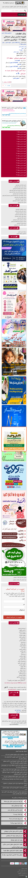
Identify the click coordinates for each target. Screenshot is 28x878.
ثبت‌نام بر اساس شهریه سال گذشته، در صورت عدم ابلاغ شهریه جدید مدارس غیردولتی (14, 773)
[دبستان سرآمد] (14, 276)
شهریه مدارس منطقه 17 (21, 170)
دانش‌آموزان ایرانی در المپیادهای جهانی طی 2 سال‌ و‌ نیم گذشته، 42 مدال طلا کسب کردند (14, 793)
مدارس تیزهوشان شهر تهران (21, 209)
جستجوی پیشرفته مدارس (6, 33)
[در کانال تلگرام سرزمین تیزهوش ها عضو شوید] (25, 863)
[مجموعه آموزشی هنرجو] (14, 533)
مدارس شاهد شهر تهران (21, 218)
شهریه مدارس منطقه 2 (21, 134)
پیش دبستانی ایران (22, 46)
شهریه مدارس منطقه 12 (21, 158)
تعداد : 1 (7, 85)
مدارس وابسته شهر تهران (21, 223)
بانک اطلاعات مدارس (16, 42)
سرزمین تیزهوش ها (8, 2)
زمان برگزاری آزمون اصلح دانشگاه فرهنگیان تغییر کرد (15, 776)
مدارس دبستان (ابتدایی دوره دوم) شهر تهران (17, 192)
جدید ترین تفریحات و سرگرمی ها (19, 798)
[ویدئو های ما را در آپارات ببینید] (20, 863)
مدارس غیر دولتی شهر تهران (21, 212)
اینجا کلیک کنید (18, 710)
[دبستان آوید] (14, 476)
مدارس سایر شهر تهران (22, 202)
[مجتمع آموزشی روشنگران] (14, 390)
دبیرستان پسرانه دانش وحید (14, 448)
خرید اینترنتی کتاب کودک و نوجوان (19, 580)
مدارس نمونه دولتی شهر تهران (20, 214)
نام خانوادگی (22, 610)
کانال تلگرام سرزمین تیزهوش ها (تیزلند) (10, 737)
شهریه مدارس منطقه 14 (21, 163)
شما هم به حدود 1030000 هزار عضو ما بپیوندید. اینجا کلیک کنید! (15, 683)
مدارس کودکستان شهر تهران (21, 185)
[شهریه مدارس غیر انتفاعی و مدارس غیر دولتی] (14, 123)
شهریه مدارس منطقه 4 (21, 139)
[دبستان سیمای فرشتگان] (14, 333)
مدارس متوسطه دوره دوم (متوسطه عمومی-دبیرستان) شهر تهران (14, 195)
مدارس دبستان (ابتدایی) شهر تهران (19, 188)
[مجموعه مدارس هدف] (14, 361)
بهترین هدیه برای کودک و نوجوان (19, 577)
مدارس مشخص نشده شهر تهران (20, 225)
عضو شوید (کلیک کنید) (12, 689)
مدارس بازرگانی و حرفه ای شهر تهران (19, 200)
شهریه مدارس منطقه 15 (21, 165)
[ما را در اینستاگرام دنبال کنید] (23, 863)
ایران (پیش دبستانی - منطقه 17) (16, 58)
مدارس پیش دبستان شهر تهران (20, 187)
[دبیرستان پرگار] (14, 419)
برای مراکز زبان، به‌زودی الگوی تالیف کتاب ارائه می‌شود (15, 770)
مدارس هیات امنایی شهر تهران (20, 216)
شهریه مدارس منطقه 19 (21, 175)
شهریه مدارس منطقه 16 (21, 168)
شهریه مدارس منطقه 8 (21, 148)
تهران (23, 48)
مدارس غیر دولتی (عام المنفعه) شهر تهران (18, 221)
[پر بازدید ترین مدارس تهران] (14, 111)
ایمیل (23, 598)
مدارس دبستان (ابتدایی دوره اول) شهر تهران (17, 190)
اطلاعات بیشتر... (7, 82)
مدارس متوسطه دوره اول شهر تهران (19, 193)
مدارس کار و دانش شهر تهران (20, 199)
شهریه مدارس (8, 42)
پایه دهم (9, 746)
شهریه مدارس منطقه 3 (21, 137)
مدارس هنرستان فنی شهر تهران (20, 197)
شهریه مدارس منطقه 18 (21, 172)
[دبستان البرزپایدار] (14, 25)
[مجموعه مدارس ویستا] (14, 561)
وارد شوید (18, 712)
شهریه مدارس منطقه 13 (21, 160)
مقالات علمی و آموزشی (22, 827)
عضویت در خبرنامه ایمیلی (14, 617)
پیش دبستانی (16, 52)
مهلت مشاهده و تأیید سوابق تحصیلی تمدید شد (16, 754)
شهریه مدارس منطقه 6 (21, 144)
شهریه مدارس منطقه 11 (21, 156)
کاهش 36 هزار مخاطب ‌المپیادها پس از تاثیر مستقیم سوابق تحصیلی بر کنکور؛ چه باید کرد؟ (15, 762)
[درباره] (16, 863)
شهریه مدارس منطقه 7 (21, 146)
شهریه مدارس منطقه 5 (21, 141)
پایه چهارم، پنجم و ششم (17, 745)
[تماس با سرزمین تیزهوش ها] (12, 863)
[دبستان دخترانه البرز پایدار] (14, 304)
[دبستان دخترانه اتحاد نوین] (14, 504)
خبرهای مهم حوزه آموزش (21, 751)
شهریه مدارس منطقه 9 (21, 151)
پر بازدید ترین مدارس (22, 232)
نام (24, 604)
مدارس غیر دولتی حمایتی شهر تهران (19, 219)
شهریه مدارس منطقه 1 (21, 132)
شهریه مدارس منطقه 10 (21, 153)
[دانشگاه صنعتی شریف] (14, 250)
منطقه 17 (21, 50)
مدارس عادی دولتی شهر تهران (20, 211)
